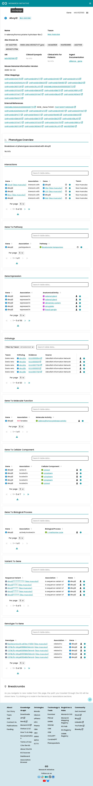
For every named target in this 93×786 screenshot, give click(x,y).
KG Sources (25, 753)
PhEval (50, 718)
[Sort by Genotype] (15, 640)
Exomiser (51, 714)
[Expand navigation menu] (90, 3)
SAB (8, 718)
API (21, 718)
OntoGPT (51, 736)
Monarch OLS (66, 714)
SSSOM (51, 725)
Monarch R (25, 725)
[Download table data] (17, 214)
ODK (49, 732)
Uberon (37, 715)
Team (9, 715)
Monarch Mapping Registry (65, 720)
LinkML (50, 721)
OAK (49, 728)
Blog (77, 718)
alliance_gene (75, 61)
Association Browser (25, 761)
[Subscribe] (39, 777)
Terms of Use (25, 742)
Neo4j (23, 721)
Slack (77, 715)
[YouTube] (44, 780)
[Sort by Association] (39, 181)
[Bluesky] (48, 780)
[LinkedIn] (53, 777)
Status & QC (25, 728)
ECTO (36, 743)
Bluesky (78, 729)
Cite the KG (25, 745)
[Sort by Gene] (11, 181)
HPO (36, 722)
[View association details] (69, 185)
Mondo (37, 711)
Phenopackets (54, 743)
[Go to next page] (24, 209)
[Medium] (46, 777)
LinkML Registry (64, 734)
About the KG (26, 749)
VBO (36, 733)
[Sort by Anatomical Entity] (60, 292)
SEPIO (36, 740)
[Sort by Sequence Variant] (22, 577)
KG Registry (66, 730)
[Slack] (42, 777)
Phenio (37, 726)
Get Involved (80, 711)
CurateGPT (52, 739)
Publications (12, 726)
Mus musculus (54, 34)
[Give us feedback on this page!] (90, 699)
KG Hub (64, 726)
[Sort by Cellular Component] (60, 466)
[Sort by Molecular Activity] (53, 417)
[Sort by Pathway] (48, 243)
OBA (36, 729)
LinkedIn (78, 722)
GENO (36, 736)
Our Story (11, 711)
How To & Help (26, 732)
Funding (10, 729)
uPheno (37, 718)
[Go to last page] (28, 209)
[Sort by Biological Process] (62, 529)
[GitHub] (50, 777)
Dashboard (25, 756)
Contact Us (12, 722)
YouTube (79, 726)
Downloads (25, 714)
